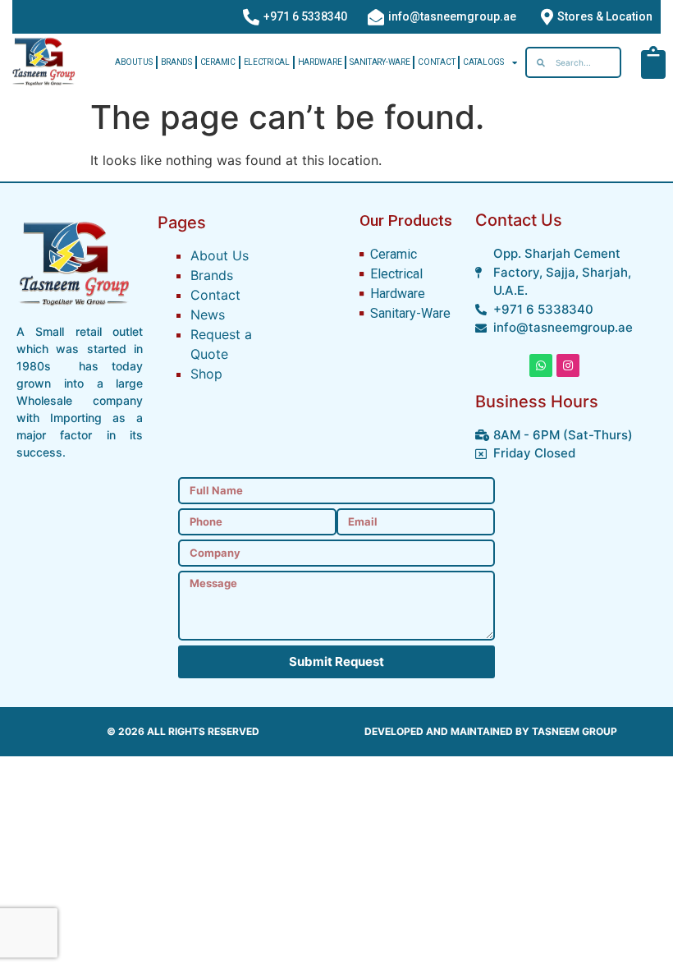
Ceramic (218, 62)
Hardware (320, 62)
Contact (436, 62)
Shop (206, 373)
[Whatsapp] (540, 365)
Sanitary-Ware (380, 62)
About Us (134, 62)
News (207, 314)
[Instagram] (567, 365)
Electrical (267, 62)
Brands (176, 62)
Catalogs (483, 62)
